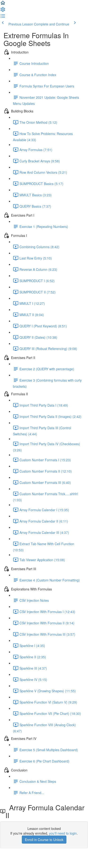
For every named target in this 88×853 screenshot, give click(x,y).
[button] (3, 4)
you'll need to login (63, 833)
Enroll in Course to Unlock (44, 839)
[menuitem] (3, 10)
